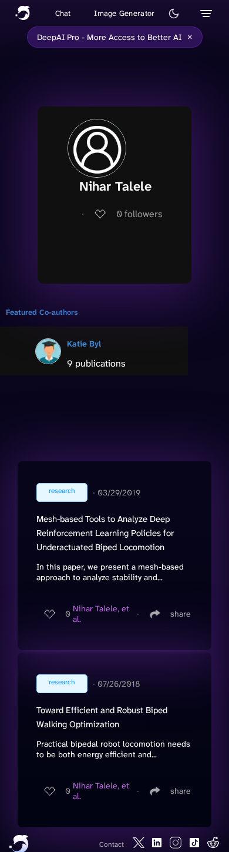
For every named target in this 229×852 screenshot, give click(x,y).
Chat (63, 13)
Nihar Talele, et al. (101, 613)
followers (139, 214)
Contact (111, 844)
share (180, 613)
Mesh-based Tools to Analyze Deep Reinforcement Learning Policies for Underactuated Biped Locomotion (105, 533)
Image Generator (124, 13)
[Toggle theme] (173, 13)
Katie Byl (84, 343)
